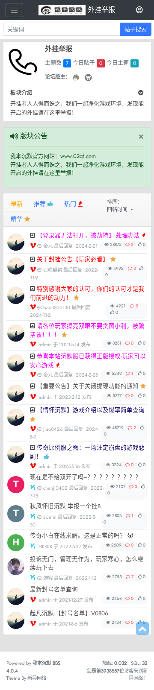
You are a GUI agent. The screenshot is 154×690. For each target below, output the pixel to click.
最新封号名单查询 (54, 589)
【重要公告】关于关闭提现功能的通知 (88, 386)
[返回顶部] (142, 628)
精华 (17, 219)
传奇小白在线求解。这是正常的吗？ (78, 536)
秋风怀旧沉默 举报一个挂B (65, 506)
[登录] (139, 10)
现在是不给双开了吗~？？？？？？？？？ (85, 477)
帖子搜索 (135, 29)
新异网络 (36, 678)
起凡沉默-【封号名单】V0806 (69, 613)
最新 (17, 203)
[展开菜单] (14, 10)
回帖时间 (118, 209)
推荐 (40, 203)
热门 (71, 203)
